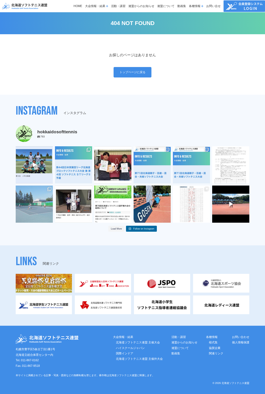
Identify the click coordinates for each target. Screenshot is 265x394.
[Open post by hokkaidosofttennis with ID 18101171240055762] (191, 204)
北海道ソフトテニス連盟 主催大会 (138, 342)
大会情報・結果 (123, 337)
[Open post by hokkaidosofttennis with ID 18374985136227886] (73, 164)
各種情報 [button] (194, 6)
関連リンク (216, 353)
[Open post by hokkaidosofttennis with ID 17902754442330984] (34, 164)
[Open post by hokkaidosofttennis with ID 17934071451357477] (152, 164)
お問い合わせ (240, 337)
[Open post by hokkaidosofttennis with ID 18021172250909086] (230, 164)
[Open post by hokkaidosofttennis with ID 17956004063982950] (230, 204)
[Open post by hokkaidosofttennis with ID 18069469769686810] (152, 204)
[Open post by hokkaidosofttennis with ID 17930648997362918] (34, 204)
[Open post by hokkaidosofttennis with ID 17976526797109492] (191, 164)
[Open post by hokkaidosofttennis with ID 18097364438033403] (112, 164)
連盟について (166, 6)
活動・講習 (118, 6)
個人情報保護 (240, 342)
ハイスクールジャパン (130, 348)
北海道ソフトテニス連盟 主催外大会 (139, 358)
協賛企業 (214, 348)
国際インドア (124, 353)
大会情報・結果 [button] (95, 6)
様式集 (213, 342)
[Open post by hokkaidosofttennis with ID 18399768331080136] (73, 204)
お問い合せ (213, 6)
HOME (78, 6)
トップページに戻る (132, 72)
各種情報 (212, 337)
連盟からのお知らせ (141, 6)
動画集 (181, 6)
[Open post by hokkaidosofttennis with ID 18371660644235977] (112, 204)
